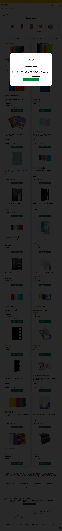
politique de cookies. (36, 76)
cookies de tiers (33, 71)
